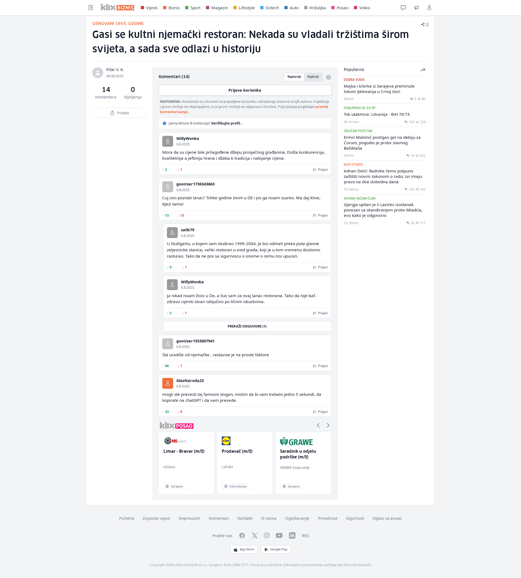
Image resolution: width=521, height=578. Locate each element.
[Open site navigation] (91, 8)
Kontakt (245, 518)
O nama (269, 518)
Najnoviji (294, 76)
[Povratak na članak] (328, 77)
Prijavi (322, 169)
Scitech (272, 7)
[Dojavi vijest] (416, 7)
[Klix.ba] (117, 7)
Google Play (278, 549)
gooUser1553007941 (195, 340)
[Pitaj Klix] (403, 7)
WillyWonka (187, 138)
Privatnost (327, 518)
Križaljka (318, 7)
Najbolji (313, 76)
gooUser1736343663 (195, 184)
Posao (342, 7)
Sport (195, 7)
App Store (247, 549)
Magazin (219, 7)
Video (364, 7)
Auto (294, 7)
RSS (305, 535)
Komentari (219, 518)
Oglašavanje (297, 518)
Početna (126, 518)
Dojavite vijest (156, 518)
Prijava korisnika (244, 90)
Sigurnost (355, 518)
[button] (318, 425)
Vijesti (152, 7)
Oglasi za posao (387, 518)
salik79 (187, 229)
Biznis (174, 7)
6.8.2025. (183, 144)
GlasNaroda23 (190, 380)
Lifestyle (247, 7)
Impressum (189, 518)
